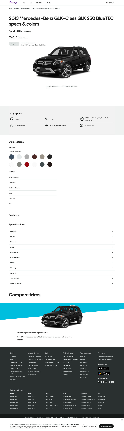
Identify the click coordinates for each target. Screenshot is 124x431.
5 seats (52, 119)
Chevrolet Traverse (86, 402)
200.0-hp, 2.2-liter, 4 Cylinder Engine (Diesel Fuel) (97, 119)
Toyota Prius (13, 399)
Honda (29, 393)
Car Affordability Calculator (70, 359)
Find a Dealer (14, 368)
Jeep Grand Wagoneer (69, 405)
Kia (99, 393)
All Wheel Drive (89, 125)
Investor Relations (51, 417)
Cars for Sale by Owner (16, 365)
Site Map (65, 374)
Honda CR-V (31, 396)
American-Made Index (34, 371)
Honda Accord (32, 402)
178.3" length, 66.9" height (58, 125)
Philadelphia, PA (84, 371)
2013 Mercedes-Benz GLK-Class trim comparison (41, 337)
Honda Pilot (31, 405)
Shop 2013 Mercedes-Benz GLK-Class (33, 45)
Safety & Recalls (32, 368)
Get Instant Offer (50, 359)
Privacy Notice (29, 424)
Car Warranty (66, 365)
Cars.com (76, 424)
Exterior (12, 147)
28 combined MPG (20, 125)
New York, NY (84, 374)
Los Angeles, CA (84, 362)
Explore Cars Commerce (105, 356)
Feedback (96, 417)
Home (10, 8)
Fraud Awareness (86, 417)
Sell (31, 2)
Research (39, 2)
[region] (62, 424)
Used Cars (13, 356)
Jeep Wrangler (67, 396)
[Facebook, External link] (102, 382)
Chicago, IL (83, 356)
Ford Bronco (49, 399)
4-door (17, 119)
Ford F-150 (48, 402)
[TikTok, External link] (99, 382)
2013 (40, 8)
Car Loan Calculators (69, 356)
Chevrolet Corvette (86, 396)
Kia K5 (100, 405)
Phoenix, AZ (83, 365)
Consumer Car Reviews (34, 356)
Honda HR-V (31, 408)
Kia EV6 (100, 408)
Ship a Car (66, 362)
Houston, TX (83, 359)
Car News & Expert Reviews (35, 359)
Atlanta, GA (83, 368)
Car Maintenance (67, 371)
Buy (24, 2)
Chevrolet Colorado (86, 408)
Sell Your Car (48, 356)
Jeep (64, 393)
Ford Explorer (49, 408)
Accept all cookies (106, 426)
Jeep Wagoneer (67, 402)
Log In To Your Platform (104, 359)
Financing (13, 379)
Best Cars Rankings (33, 365)
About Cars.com (29, 417)
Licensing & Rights (72, 417)
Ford (46, 393)
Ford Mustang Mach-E (51, 405)
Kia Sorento (101, 399)
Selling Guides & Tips (51, 365)
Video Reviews (32, 374)
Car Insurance (67, 368)
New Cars (13, 359)
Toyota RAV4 (13, 396)
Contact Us (40, 417)
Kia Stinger (101, 402)
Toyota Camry (14, 405)
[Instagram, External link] (109, 382)
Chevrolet (84, 393)
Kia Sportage (101, 396)
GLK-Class (35, 8)
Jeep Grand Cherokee (69, 399)
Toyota (12, 393)
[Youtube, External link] (106, 382)
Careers (62, 417)
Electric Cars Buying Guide (17, 376)
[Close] (122, 420)
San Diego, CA (84, 377)
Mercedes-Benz (25, 8)
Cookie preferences (90, 426)
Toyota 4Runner (14, 408)
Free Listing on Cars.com (52, 362)
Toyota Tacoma (14, 402)
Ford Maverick (49, 396)
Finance (48, 2)
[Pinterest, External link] (112, 382)
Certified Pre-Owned (16, 362)
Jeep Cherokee (67, 408)
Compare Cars (32, 362)
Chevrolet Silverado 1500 (87, 399)
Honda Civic (31, 399)
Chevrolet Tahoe (85, 405)
